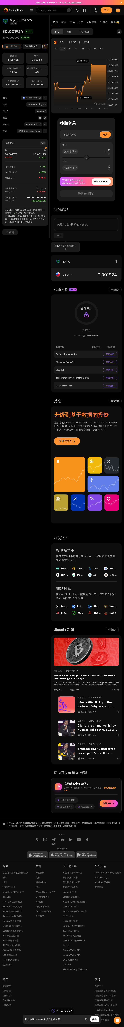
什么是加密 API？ (68, 800)
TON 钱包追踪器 (11, 940)
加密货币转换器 (70, 887)
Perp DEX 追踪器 (11, 959)
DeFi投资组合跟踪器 (12, 901)
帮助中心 (99, 985)
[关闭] (119, 3)
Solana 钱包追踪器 (12, 921)
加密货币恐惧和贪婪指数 (74, 901)
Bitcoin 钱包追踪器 (12, 950)
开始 (106, 10)
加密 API (107, 803)
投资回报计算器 (70, 877)
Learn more (76, 2)
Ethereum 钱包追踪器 (13, 930)
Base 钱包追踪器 (11, 935)
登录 (96, 10)
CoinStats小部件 (71, 906)
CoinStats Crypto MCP (74, 940)
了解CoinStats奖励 (104, 1010)
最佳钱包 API (86, 807)
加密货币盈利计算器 (72, 872)
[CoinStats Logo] (14, 10)
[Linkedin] (71, 841)
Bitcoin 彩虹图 (70, 892)
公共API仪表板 (42, 906)
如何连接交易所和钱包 (105, 990)
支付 (64, 145)
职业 (38, 887)
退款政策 (7, 1005)
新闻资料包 (41, 882)
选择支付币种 (86, 193)
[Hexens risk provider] (86, 335)
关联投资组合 (67, 441)
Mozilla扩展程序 (102, 882)
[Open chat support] (117, 1020)
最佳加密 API (66, 807)
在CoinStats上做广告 (46, 892)
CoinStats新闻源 (43, 911)
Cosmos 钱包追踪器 (12, 926)
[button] (40, 98)
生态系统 (7, 964)
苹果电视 (99, 887)
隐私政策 (7, 995)
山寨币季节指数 (70, 921)
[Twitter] (45, 118)
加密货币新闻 (9, 887)
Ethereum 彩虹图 (71, 897)
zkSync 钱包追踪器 (12, 911)
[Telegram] (40, 118)
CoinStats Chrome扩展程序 (108, 872)
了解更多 (86, 330)
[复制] (40, 98)
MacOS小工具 (101, 877)
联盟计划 (7, 897)
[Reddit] (62, 841)
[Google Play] (86, 854)
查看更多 (115, 289)
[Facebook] (87, 841)
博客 (5, 882)
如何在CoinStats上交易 (106, 1005)
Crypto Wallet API (71, 950)
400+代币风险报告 (72, 935)
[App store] (37, 854)
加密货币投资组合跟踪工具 (15, 872)
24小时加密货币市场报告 (75, 911)
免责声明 (7, 985)
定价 (38, 877)
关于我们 (40, 916)
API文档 (39, 901)
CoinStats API (42, 897)
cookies (39, 1019)
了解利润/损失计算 (104, 1000)
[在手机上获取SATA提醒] (45, 46)
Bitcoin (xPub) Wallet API (75, 969)
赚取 (5, 877)
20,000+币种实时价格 (73, 926)
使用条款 (7, 990)
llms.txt (66, 945)
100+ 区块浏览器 (71, 930)
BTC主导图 (68, 916)
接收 (64, 161)
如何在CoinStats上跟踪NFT (108, 1015)
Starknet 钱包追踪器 (12, 906)
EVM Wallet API (70, 959)
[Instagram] (45, 841)
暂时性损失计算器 (71, 882)
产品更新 (40, 872)
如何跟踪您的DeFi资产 (105, 995)
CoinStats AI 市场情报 (13, 892)
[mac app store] (62, 854)
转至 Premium (101, 181)
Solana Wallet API (71, 955)
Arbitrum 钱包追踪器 (12, 916)
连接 (105, 134)
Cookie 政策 (9, 1000)
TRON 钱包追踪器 (11, 945)
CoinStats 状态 (102, 1019)
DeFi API (67, 964)
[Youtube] (79, 841)
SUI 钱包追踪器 (10, 955)
